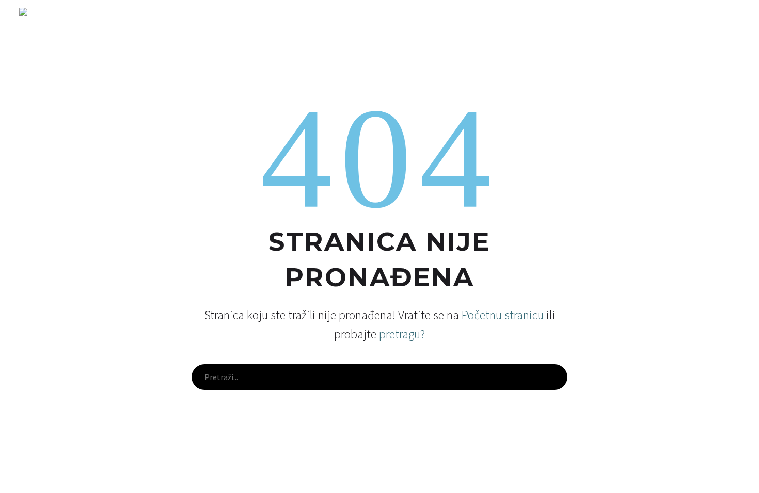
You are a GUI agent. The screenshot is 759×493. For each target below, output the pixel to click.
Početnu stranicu (503, 315)
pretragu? (402, 334)
